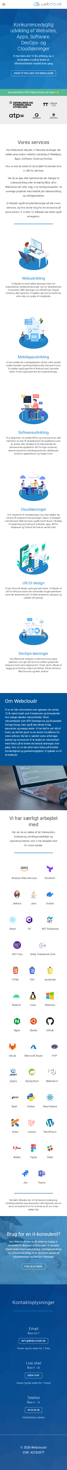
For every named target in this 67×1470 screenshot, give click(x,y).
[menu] (4, 4)
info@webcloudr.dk (33, 1341)
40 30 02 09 (33, 1410)
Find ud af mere (33, 1266)
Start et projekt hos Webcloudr (33, 73)
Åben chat (33, 1375)
